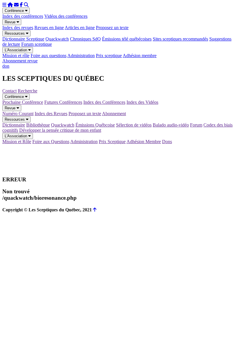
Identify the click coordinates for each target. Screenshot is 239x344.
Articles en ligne (80, 27)
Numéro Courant (18, 113)
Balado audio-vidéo (171, 124)
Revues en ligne (49, 27)
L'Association (16, 50)
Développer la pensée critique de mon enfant (60, 130)
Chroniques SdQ (85, 38)
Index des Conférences (104, 102)
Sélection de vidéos (134, 124)
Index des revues (17, 27)
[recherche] (26, 4)
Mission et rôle (15, 55)
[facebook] (21, 4)
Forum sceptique (36, 44)
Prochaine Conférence (22, 102)
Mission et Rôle (16, 141)
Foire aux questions (48, 55)
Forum (196, 124)
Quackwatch (57, 38)
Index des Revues (51, 113)
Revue (11, 22)
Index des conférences (22, 16)
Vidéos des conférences (65, 16)
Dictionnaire (13, 124)
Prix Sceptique (112, 141)
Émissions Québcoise (95, 124)
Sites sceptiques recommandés (180, 38)
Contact (9, 90)
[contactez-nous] (16, 4)
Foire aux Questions (50, 141)
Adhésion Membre (143, 141)
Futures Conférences (63, 102)
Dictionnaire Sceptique (23, 38)
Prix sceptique (109, 55)
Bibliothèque (38, 124)
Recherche (27, 90)
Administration (81, 55)
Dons (167, 141)
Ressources (15, 33)
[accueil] (10, 4)
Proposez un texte (112, 27)
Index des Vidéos (142, 102)
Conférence (15, 10)
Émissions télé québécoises (127, 38)
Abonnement (114, 113)
